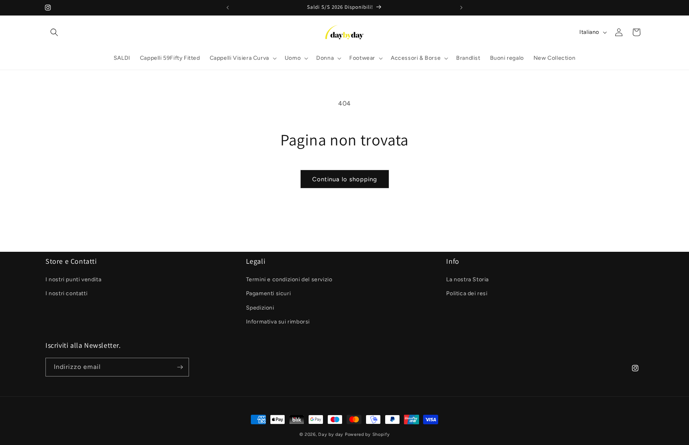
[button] (54, 32)
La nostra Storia (467, 279)
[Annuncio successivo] (461, 7)
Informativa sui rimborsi (278, 321)
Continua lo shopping (344, 179)
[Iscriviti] (180, 367)
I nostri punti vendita (73, 279)
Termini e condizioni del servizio (289, 279)
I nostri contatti (66, 293)
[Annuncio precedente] (227, 7)
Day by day (330, 434)
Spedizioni (260, 307)
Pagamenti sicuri (268, 293)
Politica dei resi (466, 293)
